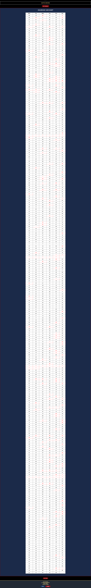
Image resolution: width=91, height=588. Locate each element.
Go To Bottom (45, 6)
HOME (48, 586)
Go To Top (45, 578)
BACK (43, 586)
